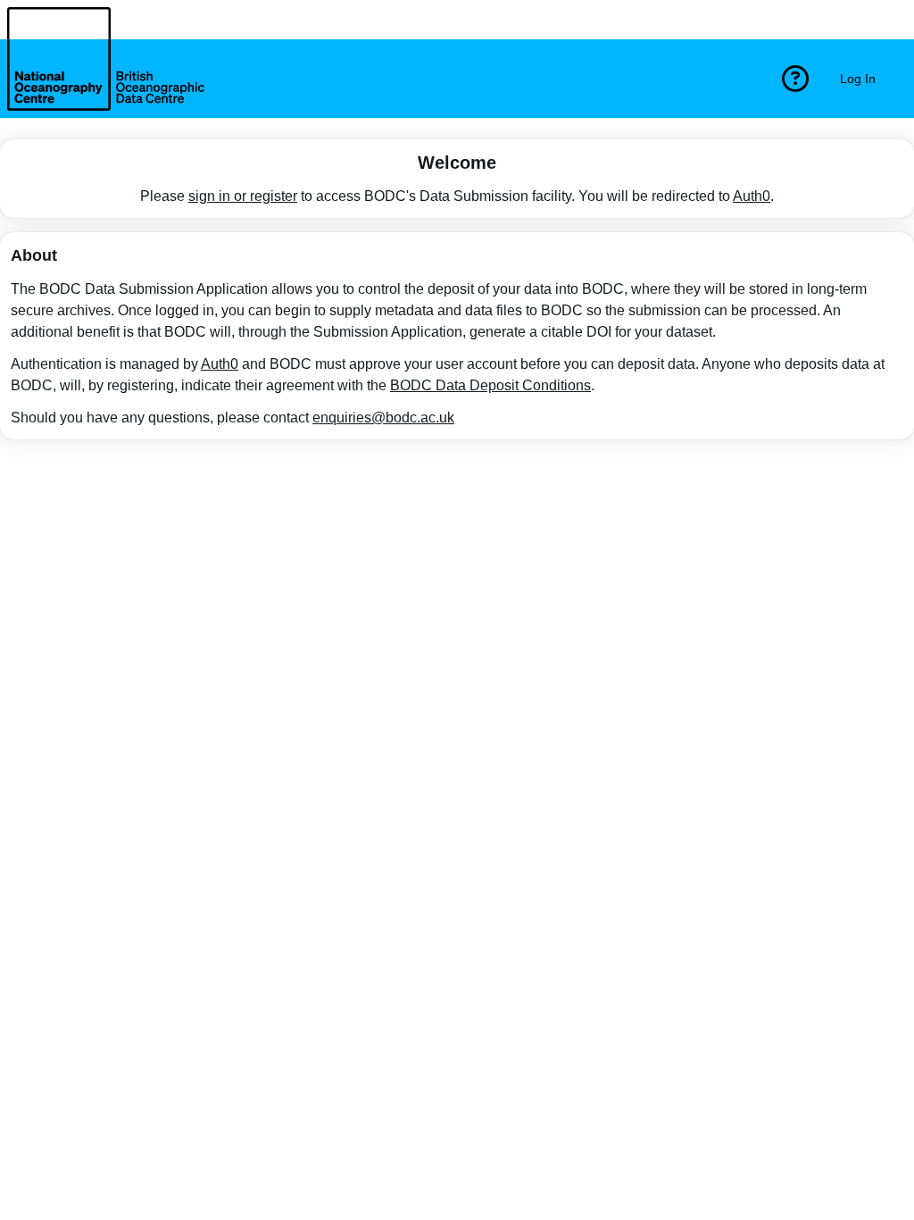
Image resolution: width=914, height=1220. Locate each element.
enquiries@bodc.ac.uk (383, 417)
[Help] (795, 78)
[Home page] (105, 78)
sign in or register (242, 196)
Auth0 (751, 196)
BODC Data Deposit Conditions (490, 385)
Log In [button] (858, 78)
